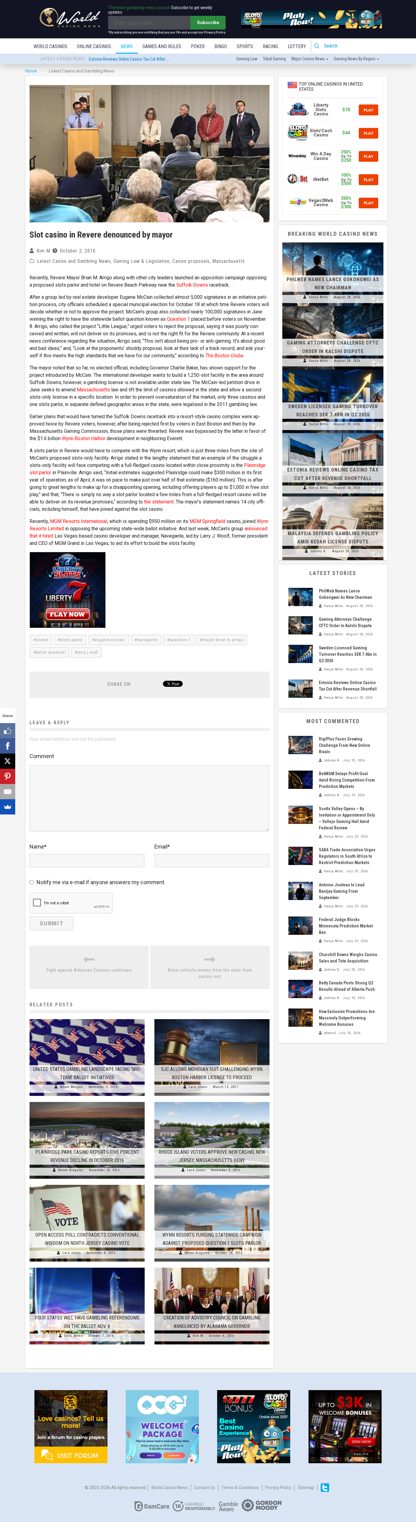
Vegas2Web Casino (320, 202)
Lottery (297, 46)
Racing (270, 46)
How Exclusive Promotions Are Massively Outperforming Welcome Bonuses (347, 1018)
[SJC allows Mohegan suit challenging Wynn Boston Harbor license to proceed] (212, 1019)
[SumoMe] (7, 806)
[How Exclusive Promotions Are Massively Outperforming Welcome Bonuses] (300, 1017)
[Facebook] (7, 746)
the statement (159, 502)
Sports (245, 46)
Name (38, 846)
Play (368, 110)
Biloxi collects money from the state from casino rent (210, 973)
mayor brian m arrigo (223, 640)
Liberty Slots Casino (321, 110)
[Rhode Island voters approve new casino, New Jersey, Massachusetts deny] (212, 1102)
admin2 (330, 1033)
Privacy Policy (278, 1487)
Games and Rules (162, 46)
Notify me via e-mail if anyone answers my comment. (101, 882)
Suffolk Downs (192, 285)
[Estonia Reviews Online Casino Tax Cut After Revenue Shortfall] (332, 433)
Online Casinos (94, 46)
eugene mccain (110, 640)
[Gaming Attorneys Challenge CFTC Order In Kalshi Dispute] (332, 306)
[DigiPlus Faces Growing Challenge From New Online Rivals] (300, 745)
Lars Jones (198, 1087)
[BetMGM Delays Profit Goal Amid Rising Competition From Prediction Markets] (300, 780)
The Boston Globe (224, 355)
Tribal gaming (274, 58)
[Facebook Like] (7, 730)
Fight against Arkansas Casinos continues (89, 970)
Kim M (43, 251)
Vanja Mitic (318, 297)
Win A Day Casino (321, 156)
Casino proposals (191, 261)
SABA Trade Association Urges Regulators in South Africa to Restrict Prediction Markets (347, 856)
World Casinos (50, 46)
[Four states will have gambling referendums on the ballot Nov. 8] (87, 1267)
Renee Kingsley (70, 1170)
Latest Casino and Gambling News (74, 261)
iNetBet (321, 179)
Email (162, 846)
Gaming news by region (354, 58)
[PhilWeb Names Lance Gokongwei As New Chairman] (332, 242)
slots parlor (71, 640)
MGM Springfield (207, 521)
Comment (42, 756)
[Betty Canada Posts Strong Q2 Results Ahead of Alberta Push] (300, 989)
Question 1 (178, 319)
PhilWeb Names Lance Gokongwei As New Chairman (134, 59)
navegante (147, 640)
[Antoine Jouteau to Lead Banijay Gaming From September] (300, 891)
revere (42, 640)
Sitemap (306, 1487)
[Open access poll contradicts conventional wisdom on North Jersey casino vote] (87, 1184)
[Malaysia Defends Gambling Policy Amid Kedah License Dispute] (332, 496)
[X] (7, 761)
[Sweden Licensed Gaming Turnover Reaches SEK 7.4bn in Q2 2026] (332, 369)
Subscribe (208, 22)
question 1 (180, 640)
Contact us (204, 1487)
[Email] (7, 791)
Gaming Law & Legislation (142, 261)
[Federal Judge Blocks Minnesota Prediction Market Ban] (300, 925)
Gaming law (246, 58)
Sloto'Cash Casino (321, 133)
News (127, 46)
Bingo (220, 46)
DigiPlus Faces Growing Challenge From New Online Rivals (344, 745)
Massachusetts (228, 261)
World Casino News (169, 1487)
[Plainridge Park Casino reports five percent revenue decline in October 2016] (87, 1102)
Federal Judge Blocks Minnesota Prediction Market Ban (346, 926)
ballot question (50, 652)
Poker (198, 46)
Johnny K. (318, 551)
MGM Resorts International (78, 521)
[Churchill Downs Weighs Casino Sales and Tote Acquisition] (300, 961)
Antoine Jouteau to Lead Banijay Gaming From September (342, 891)
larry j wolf (87, 652)
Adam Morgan (71, 1087)
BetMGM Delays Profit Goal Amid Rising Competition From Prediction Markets (347, 780)
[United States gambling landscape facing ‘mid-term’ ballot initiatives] (87, 1019)
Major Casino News (308, 58)
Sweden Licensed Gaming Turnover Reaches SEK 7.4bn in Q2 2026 (348, 654)
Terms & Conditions (240, 1487)
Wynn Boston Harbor (84, 438)
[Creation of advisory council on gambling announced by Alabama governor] (212, 1267)
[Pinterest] (7, 776)
